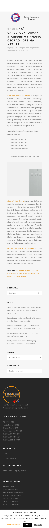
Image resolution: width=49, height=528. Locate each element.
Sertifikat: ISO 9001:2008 (12, 434)
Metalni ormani (20, 276)
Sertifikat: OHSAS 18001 (11, 440)
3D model (20, 270)
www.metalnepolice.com (15, 492)
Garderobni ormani (32, 270)
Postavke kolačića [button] (14, 525)
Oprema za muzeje (9, 458)
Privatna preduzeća (33, 48)
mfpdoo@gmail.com (14, 495)
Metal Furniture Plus (20, 51)
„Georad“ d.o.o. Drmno (15, 201)
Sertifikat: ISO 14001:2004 (12, 437)
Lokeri (5, 454)
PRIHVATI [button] (27, 525)
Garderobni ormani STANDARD (18, 96)
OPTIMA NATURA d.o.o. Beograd (20, 248)
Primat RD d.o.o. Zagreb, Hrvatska (14, 471)
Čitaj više (38, 525)
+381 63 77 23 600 (13, 498)
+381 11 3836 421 (12, 501)
